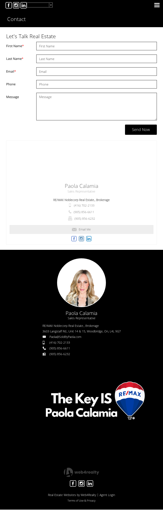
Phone (10, 84)
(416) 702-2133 (84, 205)
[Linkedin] (23, 5)
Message (12, 97)
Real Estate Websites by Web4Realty (72, 495)
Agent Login (107, 495)
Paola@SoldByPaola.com (65, 337)
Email (11, 71)
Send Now (141, 129)
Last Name (14, 58)
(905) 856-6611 (84, 212)
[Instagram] (16, 5)
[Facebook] (9, 5)
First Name (15, 46)
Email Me (85, 229)
